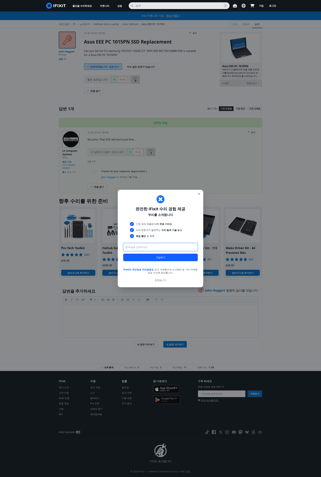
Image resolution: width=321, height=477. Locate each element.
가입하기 (160, 257)
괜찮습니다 (160, 280)
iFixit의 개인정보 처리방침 (137, 269)
